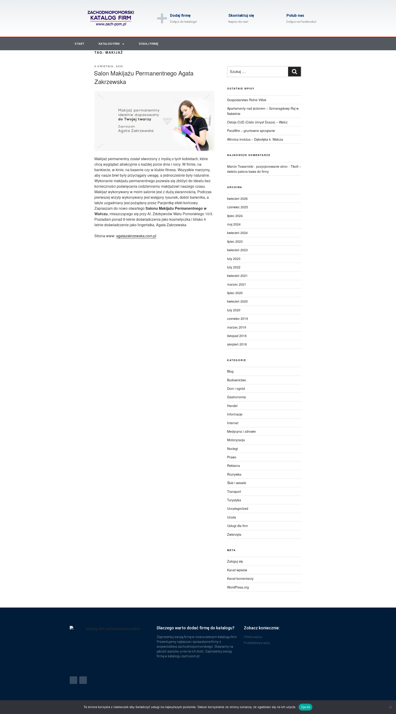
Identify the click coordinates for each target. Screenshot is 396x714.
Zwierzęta (234, 534)
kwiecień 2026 (237, 198)
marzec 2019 (236, 327)
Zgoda (305, 707)
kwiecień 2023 (237, 250)
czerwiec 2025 (237, 207)
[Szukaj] (294, 71)
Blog (230, 371)
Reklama (233, 465)
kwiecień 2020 (237, 301)
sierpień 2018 (237, 344)
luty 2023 (233, 258)
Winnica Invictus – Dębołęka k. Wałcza (255, 139)
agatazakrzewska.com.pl (136, 235)
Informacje (234, 414)
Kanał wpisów (237, 570)
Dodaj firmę (180, 15)
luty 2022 (233, 267)
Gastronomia (236, 397)
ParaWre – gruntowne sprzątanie (251, 130)
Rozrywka (234, 474)
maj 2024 (234, 224)
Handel (232, 405)
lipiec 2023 (235, 241)
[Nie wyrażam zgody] (390, 707)
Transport (234, 491)
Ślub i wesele (236, 482)
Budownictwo (236, 380)
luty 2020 (233, 310)
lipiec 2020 (235, 292)
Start (79, 43)
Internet (232, 423)
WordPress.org (238, 587)
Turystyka (234, 500)
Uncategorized (237, 508)
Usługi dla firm (237, 525)
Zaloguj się (235, 561)
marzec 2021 (236, 284)
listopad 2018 (237, 335)
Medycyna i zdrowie (241, 431)
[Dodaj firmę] (162, 18)
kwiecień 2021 (237, 275)
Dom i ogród (236, 388)
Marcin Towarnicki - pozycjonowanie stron (257, 166)
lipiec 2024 (235, 215)
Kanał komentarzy (240, 578)
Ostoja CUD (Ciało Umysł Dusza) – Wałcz (257, 122)
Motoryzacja (236, 440)
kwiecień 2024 (237, 232)
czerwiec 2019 (237, 318)
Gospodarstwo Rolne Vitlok (246, 100)
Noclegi (232, 448)
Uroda (231, 517)
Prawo (231, 457)
